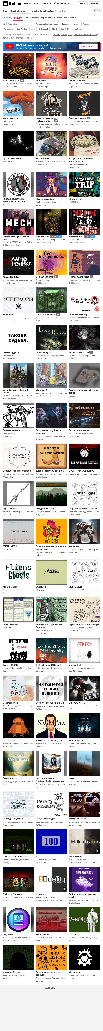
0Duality (40, 894)
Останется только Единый (50, 702)
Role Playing (21, 29)
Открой (72, 665)
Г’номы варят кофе (79, 276)
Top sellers (46, 17)
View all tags (77, 29)
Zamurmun (7, 161)
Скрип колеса (10, 778)
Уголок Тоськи (9, 283)
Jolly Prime (8, 934)
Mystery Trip (75, 199)
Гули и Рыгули (43, 352)
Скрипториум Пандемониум (84, 624)
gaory (5, 784)
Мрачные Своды (12, 972)
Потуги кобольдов (45, 818)
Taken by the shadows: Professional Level (46, 119)
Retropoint (7, 746)
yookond (72, 396)
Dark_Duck (73, 477)
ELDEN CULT (74, 202)
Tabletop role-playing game (47, 24)
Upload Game (63, 3)
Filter (98, 10)
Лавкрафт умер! (77, 118)
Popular (18, 17)
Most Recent (70, 17)
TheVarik (39, 746)
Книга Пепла (42, 236)
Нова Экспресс (11, 624)
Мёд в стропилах (45, 276)
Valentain (40, 940)
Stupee (5, 671)
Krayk (71, 746)
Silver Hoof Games (43, 242)
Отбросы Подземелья (14, 856)
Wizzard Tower (43, 158)
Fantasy (86, 24)
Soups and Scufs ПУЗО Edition (83, 508)
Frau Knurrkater (42, 633)
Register (94, 3)
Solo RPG (65, 29)
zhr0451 (72, 709)
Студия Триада (9, 321)
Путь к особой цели (13, 158)
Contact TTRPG (10, 665)
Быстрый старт (77, 740)
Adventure (8, 29)
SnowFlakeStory (75, 671)
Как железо (74, 546)
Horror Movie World (79, 352)
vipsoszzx (39, 787)
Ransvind (39, 439)
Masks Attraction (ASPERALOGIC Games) (84, 862)
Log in (82, 3)
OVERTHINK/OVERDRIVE (81, 470)
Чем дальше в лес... (46, 508)
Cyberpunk (43, 29)
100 (37, 856)
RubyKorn (40, 514)
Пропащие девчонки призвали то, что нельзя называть (15, 201)
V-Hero (72, 934)
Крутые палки (10, 508)
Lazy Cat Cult (41, 396)
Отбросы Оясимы (12, 894)
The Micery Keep (77, 80)
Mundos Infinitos (10, 86)
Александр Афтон (10, 940)
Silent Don (7, 514)
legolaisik (72, 940)
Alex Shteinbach (9, 399)
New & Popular (32, 17)
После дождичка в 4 (79, 430)
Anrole (5, 593)
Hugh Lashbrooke (76, 86)
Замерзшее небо (77, 818)
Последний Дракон (13, 818)
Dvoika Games (75, 436)
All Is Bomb (41, 80)
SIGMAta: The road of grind (49, 740)
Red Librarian (8, 124)
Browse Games (31, 3)
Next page (50, 987)
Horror (76, 24)
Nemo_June (7, 862)
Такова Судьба (11, 352)
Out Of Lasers (9, 740)
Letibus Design (42, 86)
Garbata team (41, 205)
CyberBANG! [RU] (77, 702)
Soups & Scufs (75, 586)
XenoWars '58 (42, 934)
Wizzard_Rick (41, 164)
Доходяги (41, 586)
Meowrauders (75, 972)
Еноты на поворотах (14, 430)
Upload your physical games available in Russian (75, 34)
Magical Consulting (45, 199)
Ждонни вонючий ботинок (50, 470)
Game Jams (46, 3)
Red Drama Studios (11, 245)
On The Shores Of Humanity (49, 665)
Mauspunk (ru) (43, 390)
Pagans (72, 778)
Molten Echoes (76, 856)
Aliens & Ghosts (10, 586)
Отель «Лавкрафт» (45, 314)
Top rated (57, 17)
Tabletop (65, 24)
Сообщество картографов (17, 470)
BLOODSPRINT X (11, 80)
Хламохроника (11, 276)
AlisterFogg (73, 784)
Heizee (71, 978)
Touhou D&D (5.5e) (78, 314)
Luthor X (39, 555)
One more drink (10, 702)
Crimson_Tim (41, 358)
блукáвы (39, 671)
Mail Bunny (73, 320)
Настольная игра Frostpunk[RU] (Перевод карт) (51, 779)
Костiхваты (7, 549)
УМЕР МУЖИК (76, 236)
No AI (33, 29)
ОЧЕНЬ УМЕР (10, 546)
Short (54, 29)
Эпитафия (8, 314)
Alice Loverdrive (9, 358)
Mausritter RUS (10, 118)
